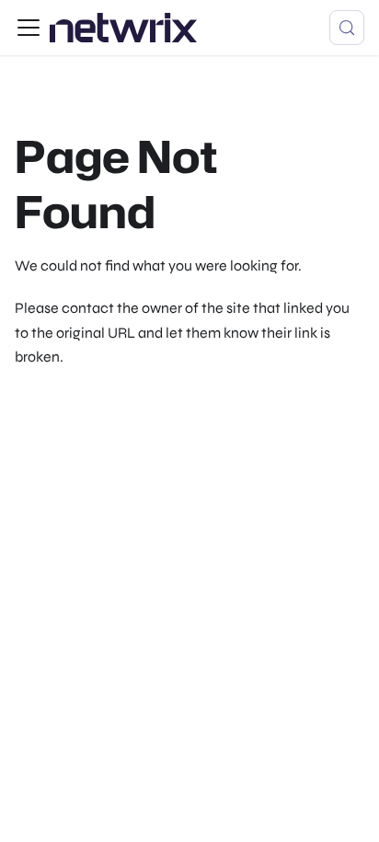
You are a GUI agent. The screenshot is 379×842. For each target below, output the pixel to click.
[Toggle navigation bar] (28, 27)
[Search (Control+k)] (346, 27)
